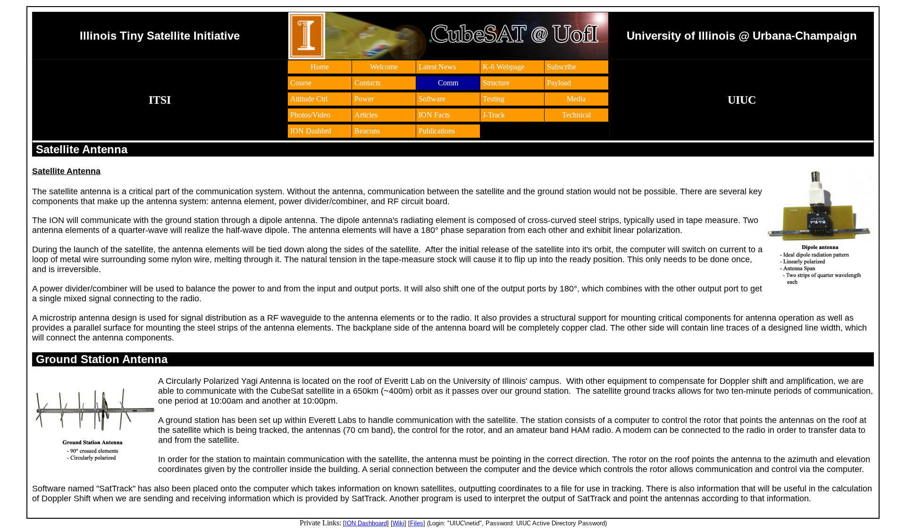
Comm (448, 83)
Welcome (384, 67)
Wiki (398, 523)
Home (319, 67)
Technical (576, 115)
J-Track (494, 115)
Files (416, 523)
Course (300, 83)
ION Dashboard (366, 523)
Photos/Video (310, 115)
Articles (366, 115)
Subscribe (561, 67)
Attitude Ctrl (308, 99)
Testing (493, 99)
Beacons (367, 131)
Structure (496, 83)
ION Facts (434, 115)
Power (364, 99)
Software (432, 99)
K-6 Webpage (503, 67)
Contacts (367, 83)
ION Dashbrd (310, 131)
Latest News (437, 67)
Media (576, 99)
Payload (559, 83)
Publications (437, 131)
